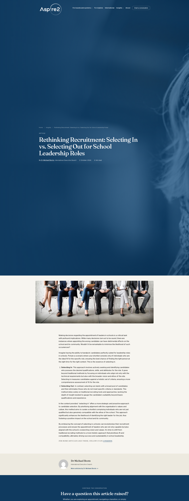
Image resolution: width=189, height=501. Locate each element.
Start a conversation (141, 8)
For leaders (98, 8)
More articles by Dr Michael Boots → (84, 468)
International (109, 8)
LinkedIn (107, 441)
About (128, 8)
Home (41, 127)
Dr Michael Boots (47, 160)
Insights (48, 127)
